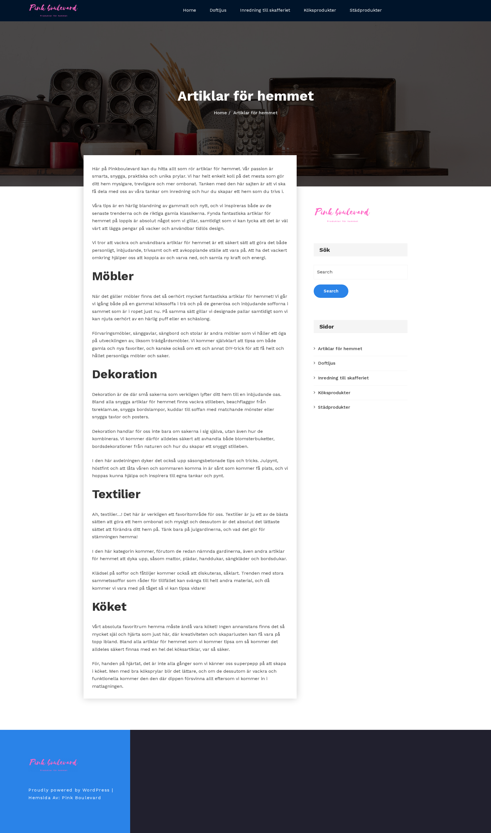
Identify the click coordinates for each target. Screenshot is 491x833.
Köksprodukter (320, 10)
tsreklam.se (105, 409)
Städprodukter (366, 10)
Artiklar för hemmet (340, 348)
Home (189, 10)
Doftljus (218, 10)
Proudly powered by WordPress (69, 790)
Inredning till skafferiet (265, 10)
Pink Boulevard (81, 797)
